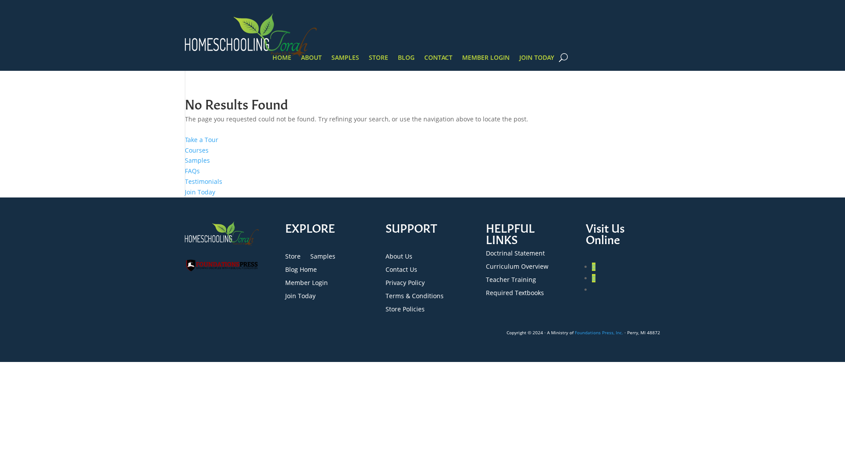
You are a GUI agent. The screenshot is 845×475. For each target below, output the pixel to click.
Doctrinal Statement (515, 253)
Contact (438, 58)
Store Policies (405, 309)
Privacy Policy (405, 283)
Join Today (536, 58)
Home (281, 58)
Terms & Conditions (415, 296)
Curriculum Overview (517, 266)
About (311, 58)
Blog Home (301, 270)
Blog (406, 58)
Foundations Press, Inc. (599, 332)
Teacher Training (511, 280)
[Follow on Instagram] (593, 278)
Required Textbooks (515, 293)
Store (378, 58)
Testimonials (203, 181)
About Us (399, 256)
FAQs (192, 171)
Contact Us (401, 270)
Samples (345, 58)
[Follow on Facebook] (593, 267)
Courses (197, 150)
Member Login (486, 58)
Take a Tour (201, 139)
